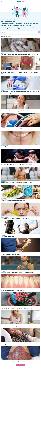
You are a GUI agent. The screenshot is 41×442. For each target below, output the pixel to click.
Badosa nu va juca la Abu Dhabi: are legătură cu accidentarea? (17, 272)
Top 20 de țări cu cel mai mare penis (10, 254)
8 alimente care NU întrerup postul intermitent (13, 200)
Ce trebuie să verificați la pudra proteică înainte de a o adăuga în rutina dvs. (19, 73)
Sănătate (3, 90)
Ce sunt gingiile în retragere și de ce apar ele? (13, 290)
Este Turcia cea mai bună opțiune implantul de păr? (14, 362)
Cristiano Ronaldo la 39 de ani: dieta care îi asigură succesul (16, 182)
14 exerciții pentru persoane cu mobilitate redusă (13, 128)
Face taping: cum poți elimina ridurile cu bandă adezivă (15, 218)
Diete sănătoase (4, 199)
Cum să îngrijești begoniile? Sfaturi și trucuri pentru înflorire (16, 308)
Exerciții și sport (4, 127)
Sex (1, 163)
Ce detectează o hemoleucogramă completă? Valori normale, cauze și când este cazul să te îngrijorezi (20, 92)
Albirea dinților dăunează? (8, 146)
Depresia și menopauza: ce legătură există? (12, 326)
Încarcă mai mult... (20, 364)
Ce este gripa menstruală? (8, 344)
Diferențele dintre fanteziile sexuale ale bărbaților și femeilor (16, 164)
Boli (1, 342)
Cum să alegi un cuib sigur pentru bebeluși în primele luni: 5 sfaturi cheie (19, 54)
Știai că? (2, 253)
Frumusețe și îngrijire (5, 145)
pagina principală (13, 27)
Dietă (2, 109)
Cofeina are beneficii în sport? (9, 236)
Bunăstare (3, 71)
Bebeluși (2, 53)
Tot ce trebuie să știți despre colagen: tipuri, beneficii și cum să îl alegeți (19, 111)
